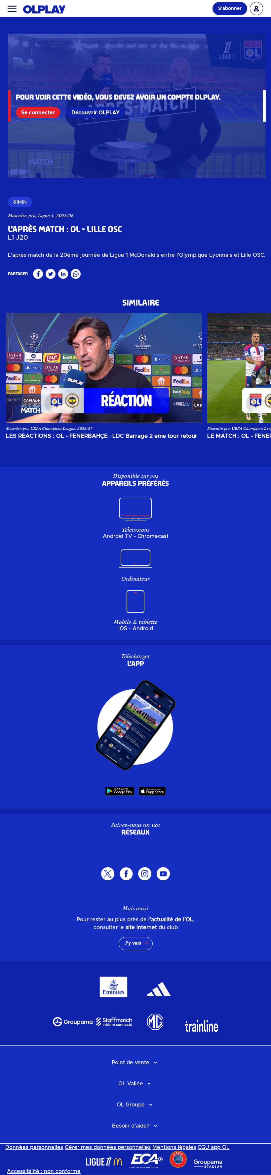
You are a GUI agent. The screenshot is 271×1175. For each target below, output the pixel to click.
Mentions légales (174, 1147)
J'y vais (132, 943)
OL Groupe (131, 1104)
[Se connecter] (256, 8)
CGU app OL (213, 1147)
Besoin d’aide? (130, 1126)
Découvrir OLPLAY (95, 112)
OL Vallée (130, 1083)
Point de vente (130, 1062)
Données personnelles (34, 1147)
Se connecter (38, 112)
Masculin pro (21, 216)
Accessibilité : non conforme (44, 1171)
